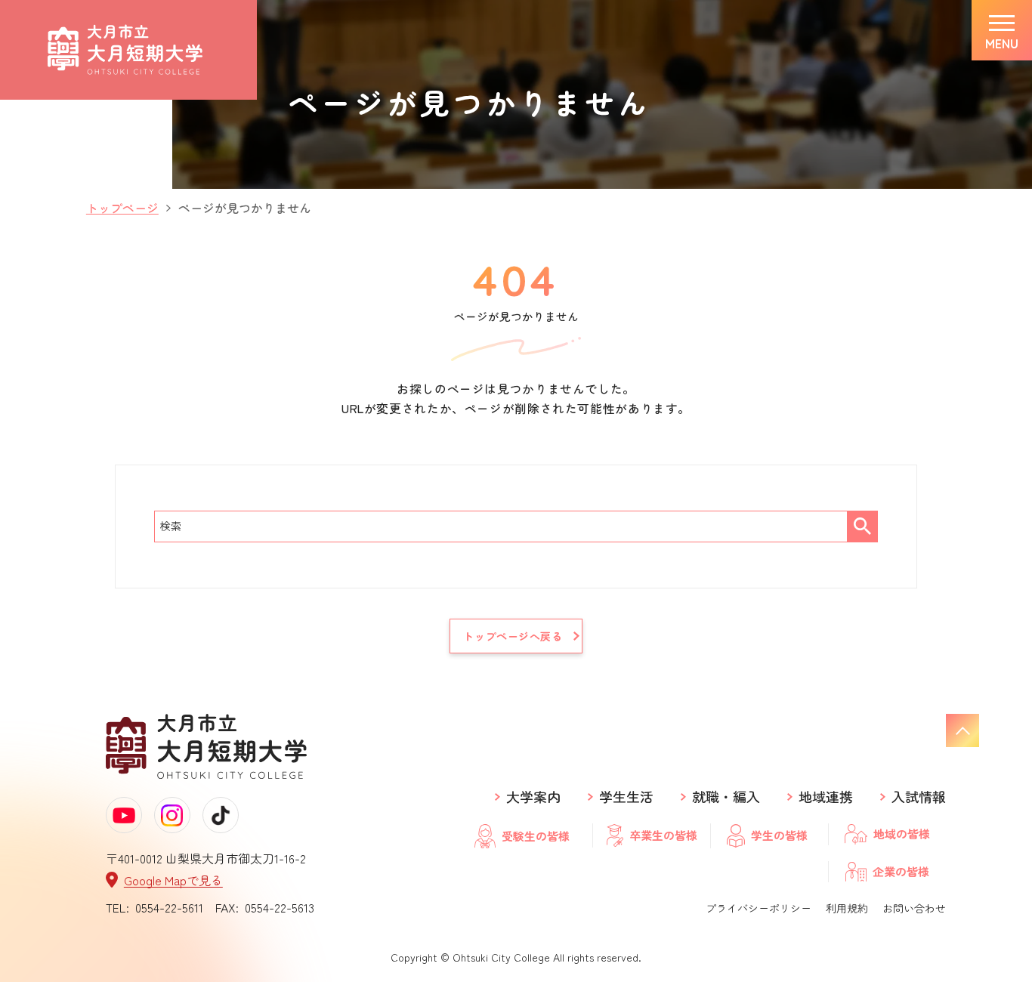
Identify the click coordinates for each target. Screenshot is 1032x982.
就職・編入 (726, 797)
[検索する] (862, 526)
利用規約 (847, 908)
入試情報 (918, 797)
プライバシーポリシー (758, 908)
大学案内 (533, 797)
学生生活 (626, 797)
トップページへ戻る (512, 636)
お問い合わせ (914, 908)
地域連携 (826, 797)
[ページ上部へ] (962, 730)
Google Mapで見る (173, 880)
